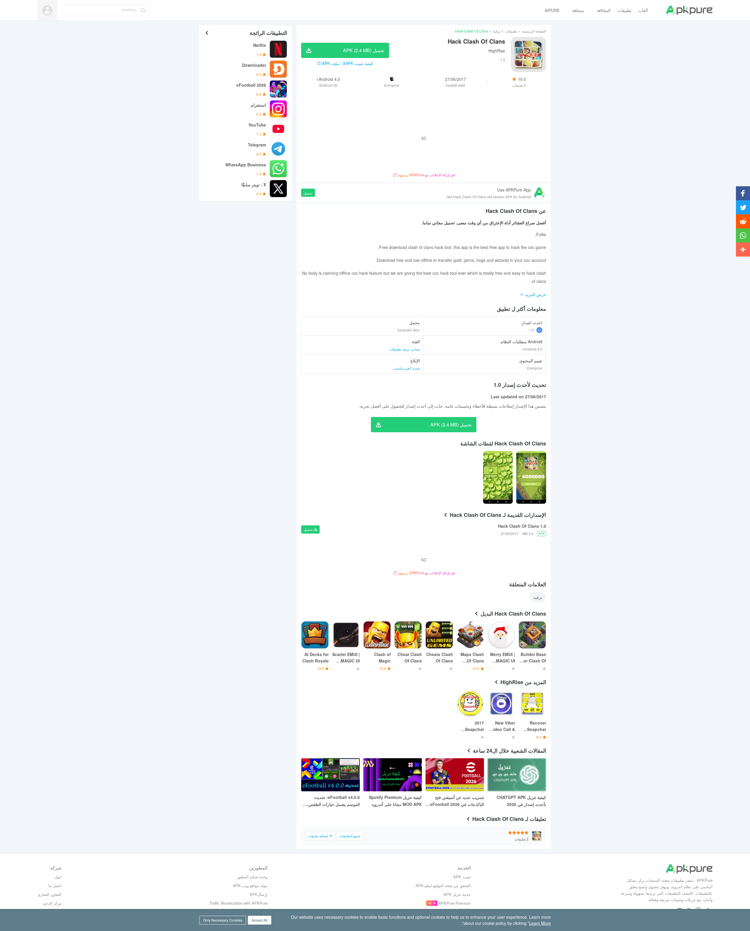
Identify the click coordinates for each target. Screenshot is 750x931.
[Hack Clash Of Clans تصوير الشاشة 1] (498, 477)
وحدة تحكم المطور (252, 876)
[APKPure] (689, 10)
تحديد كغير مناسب (406, 367)
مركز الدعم (52, 903)
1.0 (531, 329)
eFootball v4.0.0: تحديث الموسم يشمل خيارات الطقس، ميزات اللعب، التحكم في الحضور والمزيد (332, 801)
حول (58, 876)
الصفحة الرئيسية (534, 30)
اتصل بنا (55, 885)
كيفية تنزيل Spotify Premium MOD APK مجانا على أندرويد (395, 800)
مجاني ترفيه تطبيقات (404, 348)
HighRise (496, 51)
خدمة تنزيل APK (457, 894)
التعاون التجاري (50, 894)
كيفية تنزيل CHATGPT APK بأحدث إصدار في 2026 (521, 800)
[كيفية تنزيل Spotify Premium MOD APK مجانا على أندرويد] (392, 774)
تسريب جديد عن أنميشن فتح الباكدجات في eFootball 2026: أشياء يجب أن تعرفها (456, 801)
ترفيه (496, 30)
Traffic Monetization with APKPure (238, 903)
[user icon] (47, 10)
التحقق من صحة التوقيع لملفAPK (443, 885)
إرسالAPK (258, 894)
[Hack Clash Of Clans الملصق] (531, 477)
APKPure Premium (455, 903)
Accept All (259, 920)
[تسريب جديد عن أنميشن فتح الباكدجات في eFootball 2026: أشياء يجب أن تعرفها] (454, 774)
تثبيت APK (462, 876)
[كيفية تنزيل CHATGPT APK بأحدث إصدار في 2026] (517, 774)
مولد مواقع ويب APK (250, 885)
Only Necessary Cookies (222, 920)
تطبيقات (511, 30)
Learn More (540, 923)
